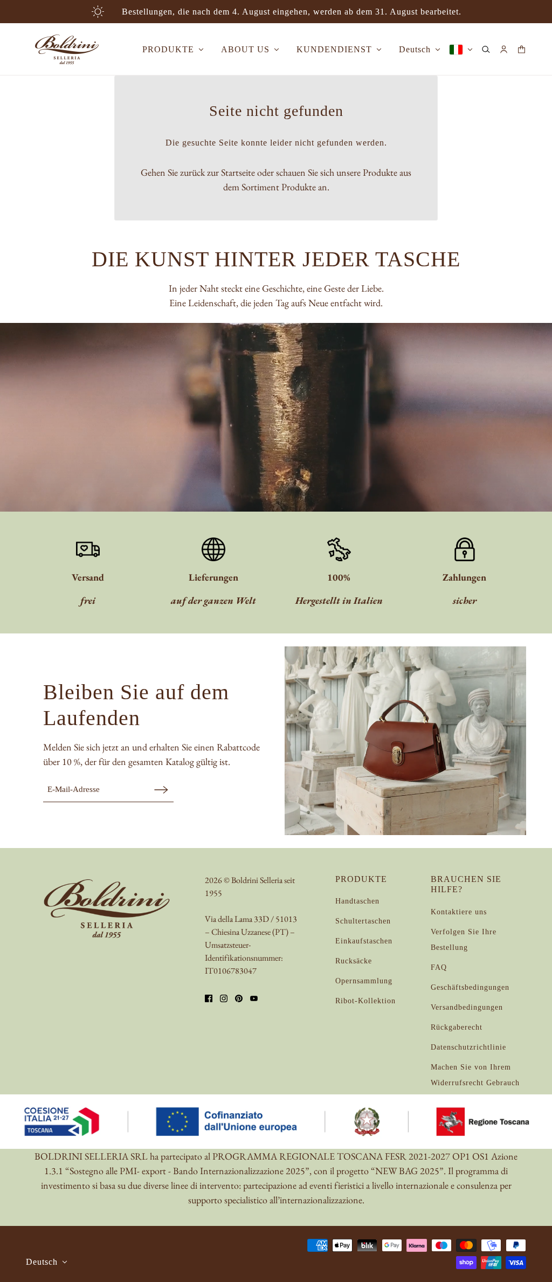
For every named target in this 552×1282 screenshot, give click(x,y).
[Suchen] (486, 49)
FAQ (439, 967)
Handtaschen (357, 901)
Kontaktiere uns (459, 912)
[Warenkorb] (521, 49)
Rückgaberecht (456, 1027)
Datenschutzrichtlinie (468, 1047)
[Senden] (161, 789)
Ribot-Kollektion (365, 1001)
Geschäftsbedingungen (470, 987)
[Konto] (503, 49)
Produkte (298, 187)
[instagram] (224, 998)
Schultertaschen (363, 921)
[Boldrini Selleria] (67, 49)
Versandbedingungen (467, 1007)
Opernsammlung (363, 981)
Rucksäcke (353, 961)
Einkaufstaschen (363, 941)
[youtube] (254, 998)
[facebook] (209, 998)
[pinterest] (239, 998)
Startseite (238, 172)
